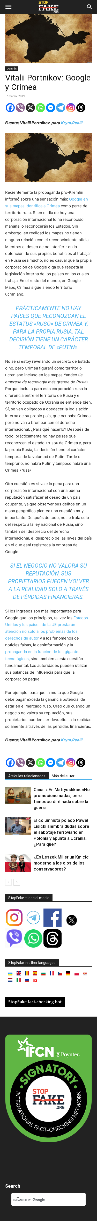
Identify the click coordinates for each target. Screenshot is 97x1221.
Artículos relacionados (27, 776)
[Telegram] (60, 107)
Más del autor (63, 776)
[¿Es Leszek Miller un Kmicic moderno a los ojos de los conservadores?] (18, 863)
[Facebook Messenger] (50, 107)
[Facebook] (10, 107)
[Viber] (20, 107)
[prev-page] (8, 882)
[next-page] (16, 882)
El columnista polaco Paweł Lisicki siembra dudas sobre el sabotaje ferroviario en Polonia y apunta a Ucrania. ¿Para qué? (61, 832)
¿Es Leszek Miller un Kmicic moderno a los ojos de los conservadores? (61, 863)
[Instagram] (70, 107)
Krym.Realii (72, 122)
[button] (8, 7)
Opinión (12, 68)
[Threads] (80, 107)
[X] (30, 107)
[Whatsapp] (40, 107)
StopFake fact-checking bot (35, 1002)
